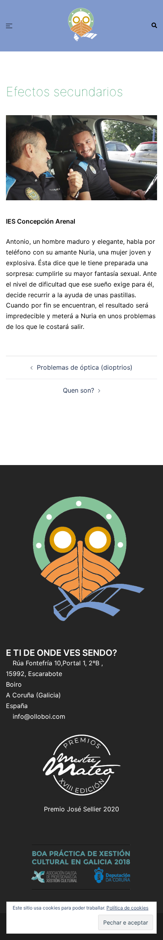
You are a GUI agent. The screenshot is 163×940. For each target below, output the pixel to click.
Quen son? (78, 390)
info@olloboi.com (39, 716)
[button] (154, 26)
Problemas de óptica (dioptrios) (85, 367)
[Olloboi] (81, 25)
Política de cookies (127, 908)
